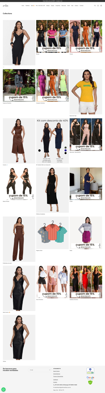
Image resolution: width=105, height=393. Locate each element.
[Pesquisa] (95, 5)
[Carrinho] (101, 5)
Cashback (55, 379)
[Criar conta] (49, 369)
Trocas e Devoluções (58, 376)
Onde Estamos (56, 373)
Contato (55, 382)
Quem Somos (56, 371)
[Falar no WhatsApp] (3, 389)
